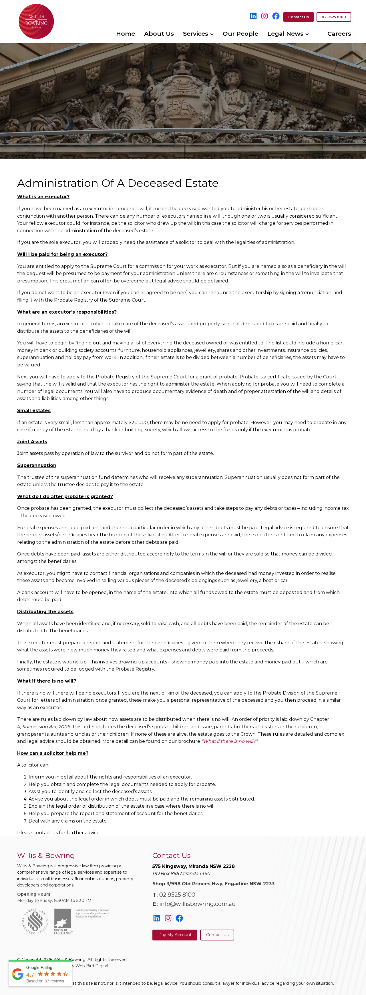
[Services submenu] (212, 34)
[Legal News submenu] (307, 34)
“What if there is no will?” (229, 741)
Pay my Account (175, 934)
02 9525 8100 (177, 894)
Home (125, 34)
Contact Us (217, 934)
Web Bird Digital (91, 965)
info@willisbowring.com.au (197, 903)
